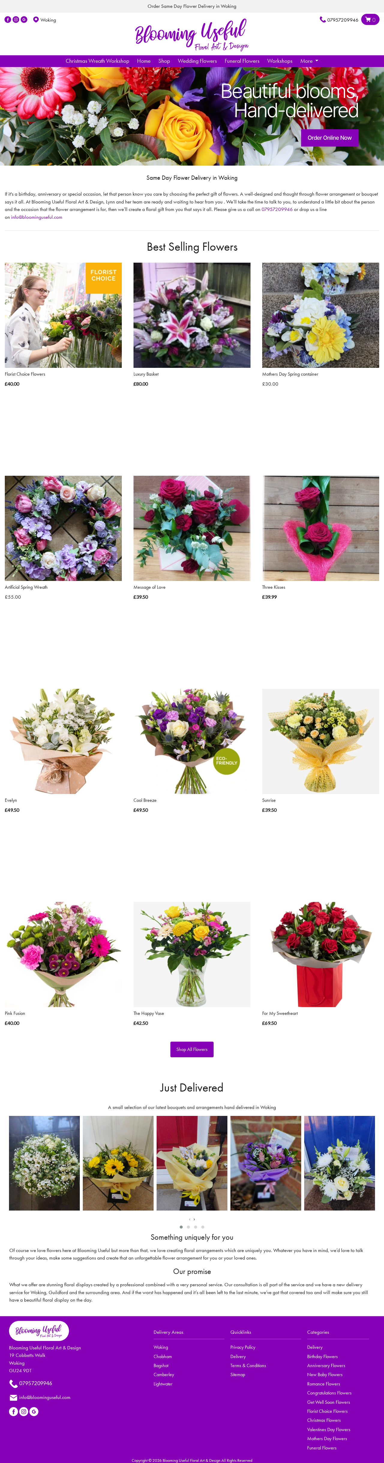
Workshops (279, 60)
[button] (181, 1227)
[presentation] (189, 1219)
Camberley (164, 1374)
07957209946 (342, 20)
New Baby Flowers (325, 1374)
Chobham (163, 1356)
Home (144, 60)
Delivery (238, 1356)
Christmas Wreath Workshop (97, 60)
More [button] (307, 60)
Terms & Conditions (248, 1365)
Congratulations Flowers (329, 1393)
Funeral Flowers (242, 60)
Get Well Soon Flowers (328, 1402)
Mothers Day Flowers (327, 1438)
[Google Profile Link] (24, 20)
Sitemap (237, 1374)
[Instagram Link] (16, 20)
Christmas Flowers (324, 1420)
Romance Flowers (323, 1384)
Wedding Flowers (197, 60)
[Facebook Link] (7, 20)
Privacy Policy (242, 1347)
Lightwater (163, 1384)
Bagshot (161, 1365)
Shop (164, 60)
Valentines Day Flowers (328, 1429)
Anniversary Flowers (326, 1365)
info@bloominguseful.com (36, 217)
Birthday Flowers (322, 1356)
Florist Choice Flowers (327, 1411)
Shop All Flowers (192, 1049)
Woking (161, 1347)
